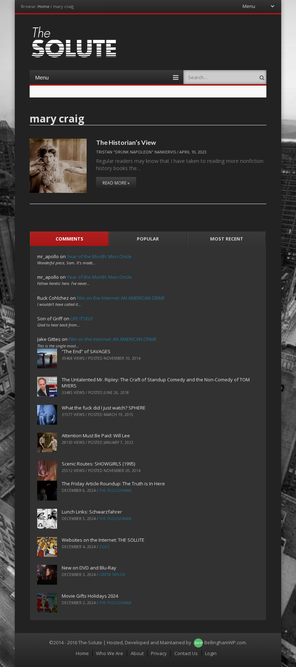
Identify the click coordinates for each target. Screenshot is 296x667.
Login (211, 653)
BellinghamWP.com (225, 642)
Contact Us (186, 653)
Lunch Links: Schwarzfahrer (92, 511)
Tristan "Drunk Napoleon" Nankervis (136, 152)
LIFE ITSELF (81, 318)
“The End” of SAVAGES (86, 351)
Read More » (116, 183)
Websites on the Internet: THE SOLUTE (103, 540)
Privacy (159, 653)
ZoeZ (104, 546)
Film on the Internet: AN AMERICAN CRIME (121, 298)
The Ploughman (115, 490)
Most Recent (226, 238)
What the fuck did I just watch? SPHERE (103, 407)
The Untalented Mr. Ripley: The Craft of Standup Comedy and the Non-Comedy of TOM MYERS (156, 382)
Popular (148, 238)
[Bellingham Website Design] (198, 642)
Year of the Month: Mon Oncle (99, 256)
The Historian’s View (126, 142)
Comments (69, 238)
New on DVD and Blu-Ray (89, 567)
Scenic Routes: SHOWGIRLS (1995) (98, 463)
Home (43, 6)
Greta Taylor (112, 574)
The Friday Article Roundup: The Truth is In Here (113, 483)
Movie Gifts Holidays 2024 (90, 596)
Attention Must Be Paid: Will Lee (96, 435)
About (137, 653)
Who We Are (109, 653)
